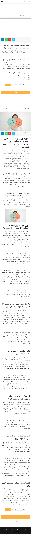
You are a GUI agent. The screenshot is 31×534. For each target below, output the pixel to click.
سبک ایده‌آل (23, 59)
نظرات (15, 92)
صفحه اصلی (18, 531)
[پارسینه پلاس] (27, 1)
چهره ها (20, 15)
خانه (27, 15)
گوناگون (24, 15)
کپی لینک (7, 85)
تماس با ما (13, 531)
